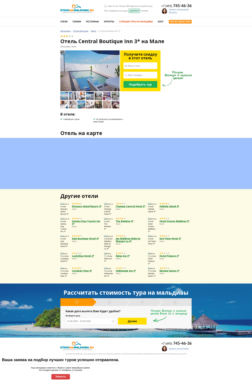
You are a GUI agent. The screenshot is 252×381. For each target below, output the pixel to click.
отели (63, 22)
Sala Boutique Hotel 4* (85, 238)
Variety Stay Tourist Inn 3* (86, 222)
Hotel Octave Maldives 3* (174, 221)
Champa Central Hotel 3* (130, 206)
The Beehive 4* (125, 221)
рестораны (92, 22)
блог (161, 22)
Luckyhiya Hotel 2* (83, 255)
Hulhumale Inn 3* (126, 270)
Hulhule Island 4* (169, 206)
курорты (109, 22)
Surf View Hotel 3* (170, 238)
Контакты (173, 12)
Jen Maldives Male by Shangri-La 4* (128, 240)
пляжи (77, 22)
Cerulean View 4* (82, 270)
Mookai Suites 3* (169, 270)
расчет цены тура (180, 22)
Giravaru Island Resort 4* (87, 206)
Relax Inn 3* (123, 255)
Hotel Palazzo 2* (169, 255)
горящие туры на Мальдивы (136, 22)
